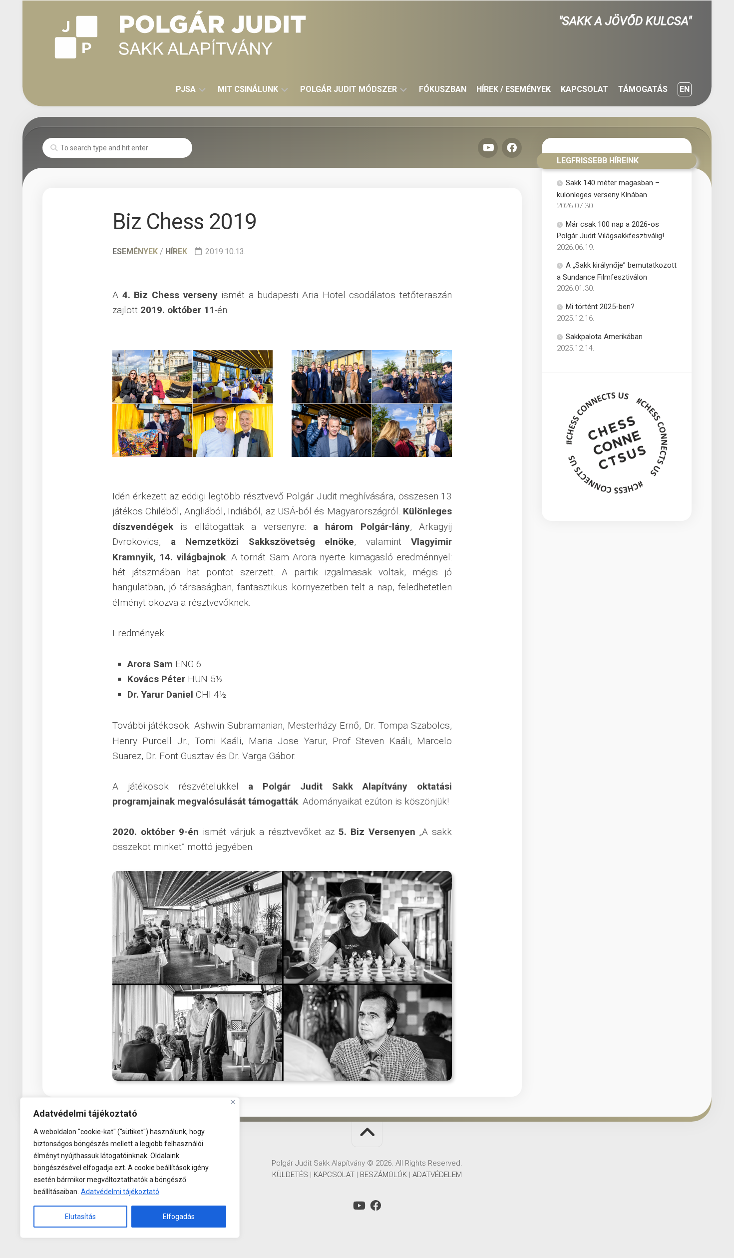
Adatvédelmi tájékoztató (120, 1192)
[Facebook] (512, 148)
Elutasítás (80, 1217)
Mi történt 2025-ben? (600, 306)
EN (685, 89)
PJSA (186, 89)
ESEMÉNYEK (135, 251)
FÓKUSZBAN (442, 89)
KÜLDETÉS (290, 1174)
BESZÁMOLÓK (383, 1174)
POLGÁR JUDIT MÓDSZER (348, 89)
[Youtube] (488, 148)
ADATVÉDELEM (437, 1174)
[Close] (233, 1102)
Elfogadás (179, 1217)
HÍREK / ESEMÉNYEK (513, 89)
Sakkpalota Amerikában (604, 336)
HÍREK (176, 251)
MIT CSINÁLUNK (248, 89)
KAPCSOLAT (584, 89)
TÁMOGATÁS (643, 89)
